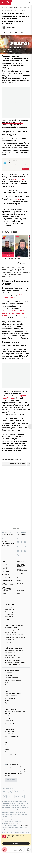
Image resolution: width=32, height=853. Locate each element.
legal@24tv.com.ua (23, 825)
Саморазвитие (9, 720)
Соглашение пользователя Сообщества (21, 565)
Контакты (19, 577)
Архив (19, 587)
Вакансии (19, 580)
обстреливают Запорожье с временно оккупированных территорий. (13, 313)
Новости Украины (14, 7)
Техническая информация (20, 574)
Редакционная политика (6, 568)
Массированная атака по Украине (15, 637)
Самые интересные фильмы (13, 693)
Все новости (9, 604)
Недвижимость (10, 729)
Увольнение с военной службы (14, 650)
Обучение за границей (11, 723)
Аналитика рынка (10, 731)
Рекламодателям (6, 577)
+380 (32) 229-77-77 (12, 823)
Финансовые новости (11, 677)
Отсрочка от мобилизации (13, 660)
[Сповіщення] (30, 2)
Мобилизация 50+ (10, 653)
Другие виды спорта (11, 754)
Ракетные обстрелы (11, 627)
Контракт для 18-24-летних (13, 657)
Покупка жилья (9, 734)
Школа (7, 716)
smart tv (7, 796)
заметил (17, 199)
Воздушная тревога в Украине (14, 635)
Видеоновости (9, 614)
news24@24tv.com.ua (8, 535)
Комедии (7, 700)
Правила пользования (8, 580)
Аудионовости (9, 616)
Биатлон (7, 752)
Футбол (7, 747)
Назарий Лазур (10, 27)
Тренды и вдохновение (12, 736)
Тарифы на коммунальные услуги (15, 680)
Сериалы (7, 703)
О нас (3, 561)
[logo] (8, 2)
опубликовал (18, 179)
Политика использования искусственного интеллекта (6, 589)
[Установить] (16, 840)
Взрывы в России (10, 639)
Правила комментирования (22, 570)
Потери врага (9, 642)
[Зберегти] (27, 32)
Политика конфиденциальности (8, 584)
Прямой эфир (9, 612)
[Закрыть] (28, 836)
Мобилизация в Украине (13, 648)
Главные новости (10, 607)
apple (19, 791)
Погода (7, 619)
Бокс (6, 744)
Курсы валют (9, 675)
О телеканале (6, 571)
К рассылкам (11, 780)
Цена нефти (8, 673)
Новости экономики (12, 670)
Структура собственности (21, 584)
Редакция (4, 564)
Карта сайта (20, 590)
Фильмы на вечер (10, 698)
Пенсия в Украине (10, 685)
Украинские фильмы (11, 696)
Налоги (7, 682)
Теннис (7, 749)
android (7, 791)
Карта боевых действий (12, 630)
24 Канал (4, 7)
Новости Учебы (10, 709)
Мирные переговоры (11, 632)
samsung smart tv (19, 796)
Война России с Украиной (14, 625)
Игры (18, 593)
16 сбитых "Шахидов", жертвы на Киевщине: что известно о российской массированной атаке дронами (15, 123)
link (18, 541)
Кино (7, 691)
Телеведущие (6, 574)
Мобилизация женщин (11, 655)
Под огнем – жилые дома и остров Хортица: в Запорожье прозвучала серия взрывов (25, 7)
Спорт (7, 742)
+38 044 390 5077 (22, 535)
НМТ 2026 (7, 718)
